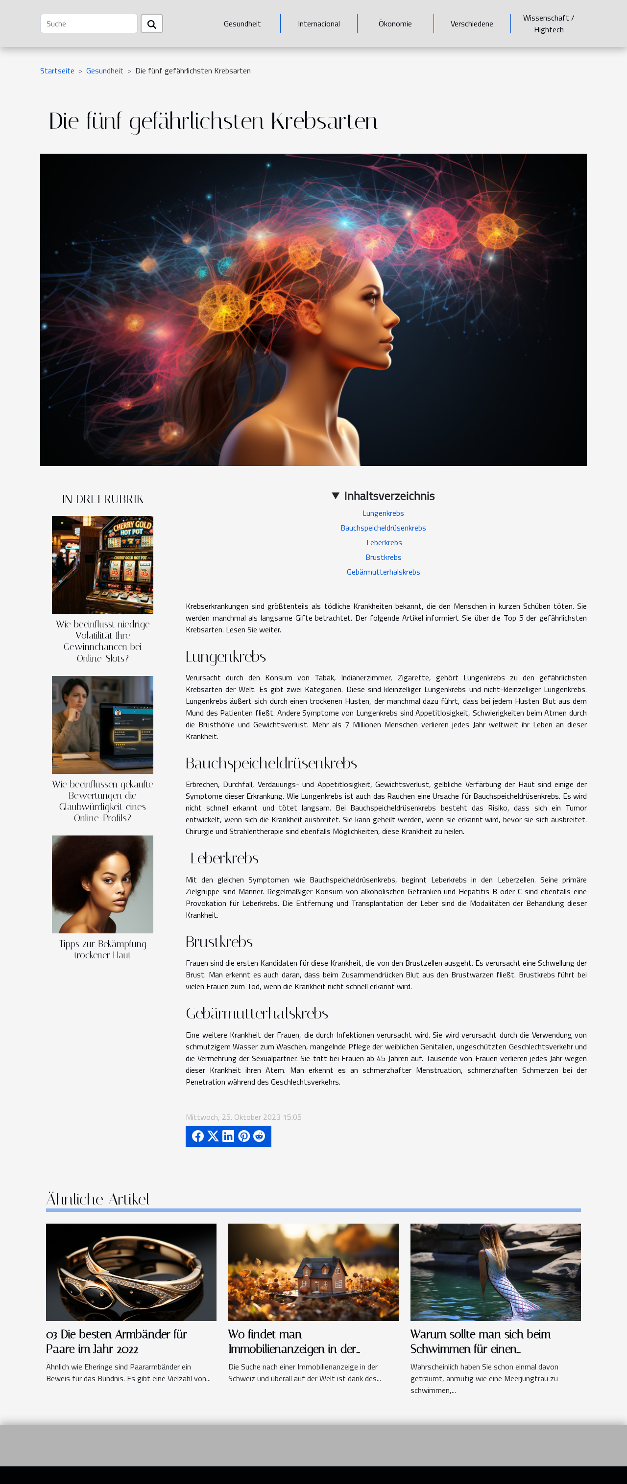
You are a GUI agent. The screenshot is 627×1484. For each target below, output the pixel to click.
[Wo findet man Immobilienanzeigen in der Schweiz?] (313, 1271)
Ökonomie (395, 23)
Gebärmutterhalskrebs (383, 572)
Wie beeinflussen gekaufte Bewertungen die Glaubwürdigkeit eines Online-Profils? (102, 801)
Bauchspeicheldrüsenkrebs (383, 527)
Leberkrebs (383, 542)
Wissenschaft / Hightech (549, 23)
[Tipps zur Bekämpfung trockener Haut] (102, 883)
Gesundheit (242, 23)
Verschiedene (472, 23)
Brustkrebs (383, 557)
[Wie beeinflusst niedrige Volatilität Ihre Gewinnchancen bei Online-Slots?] (102, 564)
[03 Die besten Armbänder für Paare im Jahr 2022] (131, 1271)
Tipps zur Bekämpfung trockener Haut (102, 949)
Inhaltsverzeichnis (389, 495)
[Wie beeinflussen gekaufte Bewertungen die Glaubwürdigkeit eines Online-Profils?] (102, 724)
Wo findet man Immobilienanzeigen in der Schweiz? (292, 1349)
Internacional (319, 23)
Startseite (57, 70)
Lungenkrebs (383, 513)
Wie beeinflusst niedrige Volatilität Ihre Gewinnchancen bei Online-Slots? (103, 641)
